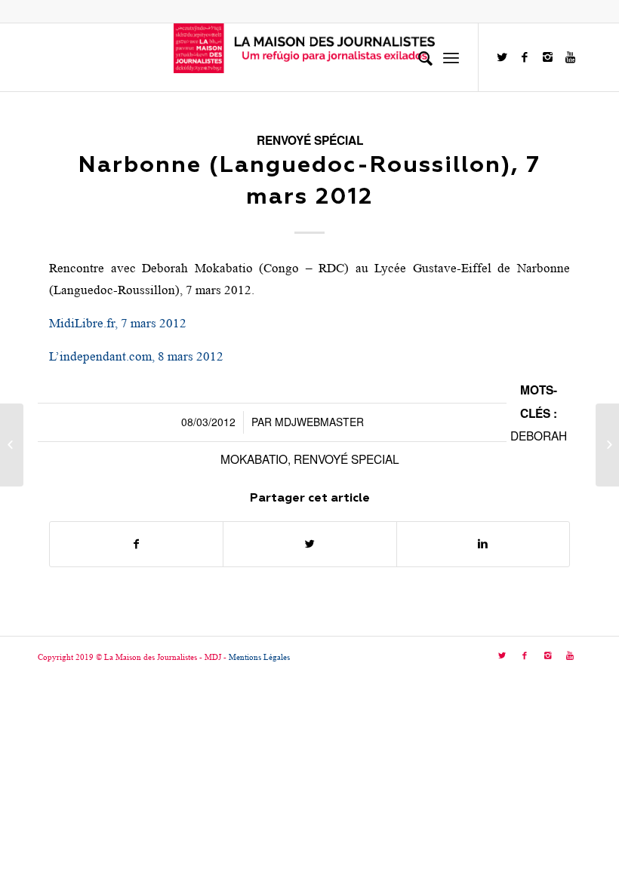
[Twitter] (502, 57)
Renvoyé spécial (310, 140)
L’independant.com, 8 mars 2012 (136, 356)
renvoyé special (346, 458)
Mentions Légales (259, 656)
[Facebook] (524, 57)
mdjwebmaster (319, 421)
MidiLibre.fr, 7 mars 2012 (117, 323)
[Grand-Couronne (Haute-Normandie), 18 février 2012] (11, 445)
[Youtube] (570, 57)
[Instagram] (547, 57)
